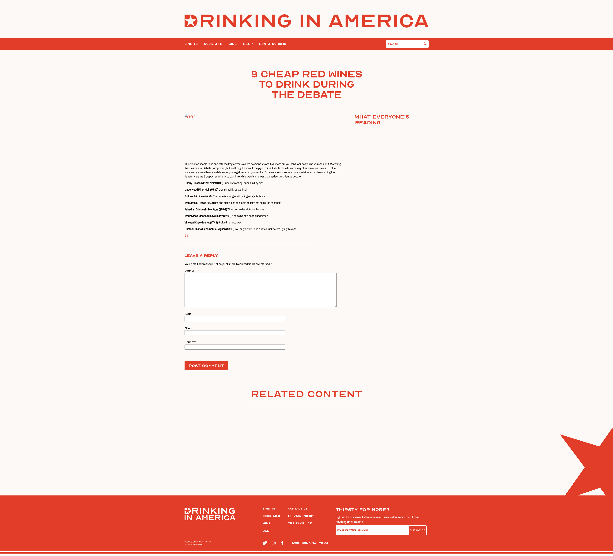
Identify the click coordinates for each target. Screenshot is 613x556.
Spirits (191, 44)
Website (190, 342)
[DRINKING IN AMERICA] (307, 21)
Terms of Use (300, 523)
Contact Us (298, 508)
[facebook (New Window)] (283, 543)
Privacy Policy (301, 516)
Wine (233, 44)
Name (188, 314)
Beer (248, 44)
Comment (192, 270)
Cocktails (213, 44)
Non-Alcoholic (272, 44)
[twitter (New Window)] (265, 543)
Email (188, 328)
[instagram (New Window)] (274, 543)
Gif (186, 235)
